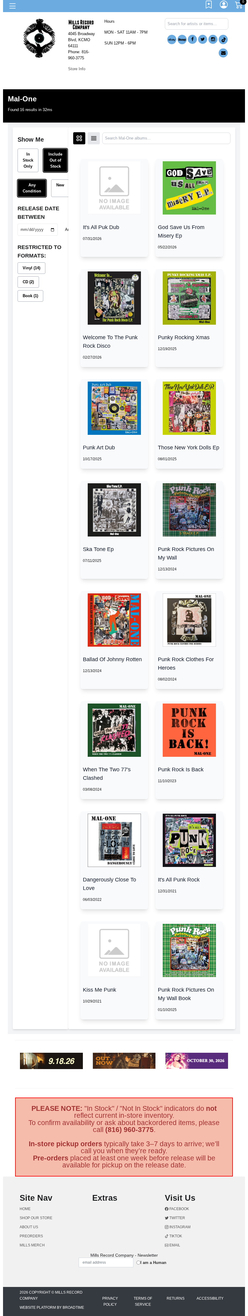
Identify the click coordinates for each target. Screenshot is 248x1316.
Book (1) (30, 296)
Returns (175, 1298)
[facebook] (192, 39)
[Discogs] (182, 39)
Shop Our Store (36, 1218)
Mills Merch (32, 1245)
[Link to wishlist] (209, 6)
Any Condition (32, 188)
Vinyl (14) (31, 268)
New (60, 185)
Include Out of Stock (55, 160)
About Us (29, 1227)
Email (174, 1245)
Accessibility (210, 1298)
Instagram (179, 1227)
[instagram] (213, 39)
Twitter (176, 1218)
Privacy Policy (110, 1301)
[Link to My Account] (224, 6)
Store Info (76, 69)
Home (25, 1209)
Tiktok (175, 1236)
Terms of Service (143, 1301)
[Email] (223, 53)
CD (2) (28, 282)
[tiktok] (223, 39)
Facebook (178, 1209)
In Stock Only (28, 160)
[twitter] (202, 39)
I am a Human (153, 1262)
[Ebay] (172, 39)
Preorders (31, 1236)
